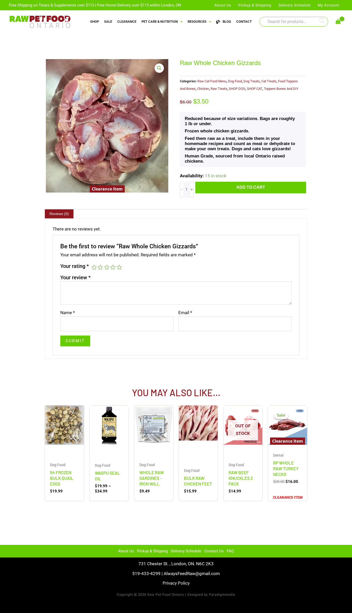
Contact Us (214, 551)
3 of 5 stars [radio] (106, 267)
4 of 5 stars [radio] (112, 267)
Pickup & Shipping (152, 551)
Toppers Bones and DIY (281, 89)
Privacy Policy (176, 583)
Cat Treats (268, 81)
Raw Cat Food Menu (212, 81)
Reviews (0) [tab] (59, 214)
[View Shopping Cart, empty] (338, 22)
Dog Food (235, 81)
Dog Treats (252, 81)
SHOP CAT (254, 89)
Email (185, 312)
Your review (75, 277)
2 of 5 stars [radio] (100, 267)
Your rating (74, 266)
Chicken (203, 89)
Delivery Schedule (186, 551)
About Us (126, 551)
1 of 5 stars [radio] (94, 267)
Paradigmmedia (222, 594)
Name (67, 312)
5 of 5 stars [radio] (119, 267)
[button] (159, 68)
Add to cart (250, 187)
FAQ (230, 551)
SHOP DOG (237, 89)
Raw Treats (219, 89)
